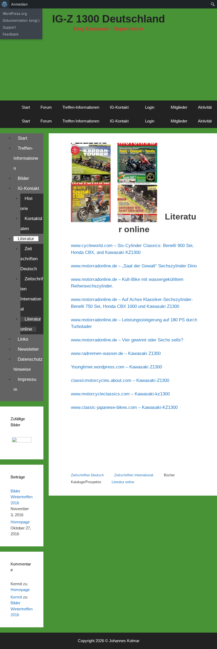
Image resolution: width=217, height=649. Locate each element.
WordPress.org (15, 13)
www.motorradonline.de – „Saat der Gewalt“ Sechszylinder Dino (134, 265)
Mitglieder (179, 107)
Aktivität (205, 107)
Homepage (20, 522)
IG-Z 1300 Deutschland (108, 19)
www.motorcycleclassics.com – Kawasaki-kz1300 (120, 393)
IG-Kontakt (119, 107)
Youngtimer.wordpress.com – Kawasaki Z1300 (116, 366)
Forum (46, 107)
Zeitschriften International (133, 475)
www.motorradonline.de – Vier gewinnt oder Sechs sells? (127, 339)
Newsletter (28, 349)
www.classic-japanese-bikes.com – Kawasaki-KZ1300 (124, 407)
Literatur (26, 238)
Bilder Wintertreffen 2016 (22, 497)
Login (149, 107)
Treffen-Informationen (80, 107)
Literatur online (123, 482)
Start (26, 107)
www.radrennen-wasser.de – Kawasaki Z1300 (116, 353)
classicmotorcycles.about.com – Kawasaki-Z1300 (120, 380)
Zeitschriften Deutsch (87, 475)
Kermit (16, 597)
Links (23, 339)
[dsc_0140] (21, 447)
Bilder (23, 178)
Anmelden (19, 4)
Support (9, 27)
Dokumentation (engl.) (21, 20)
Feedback (11, 34)
